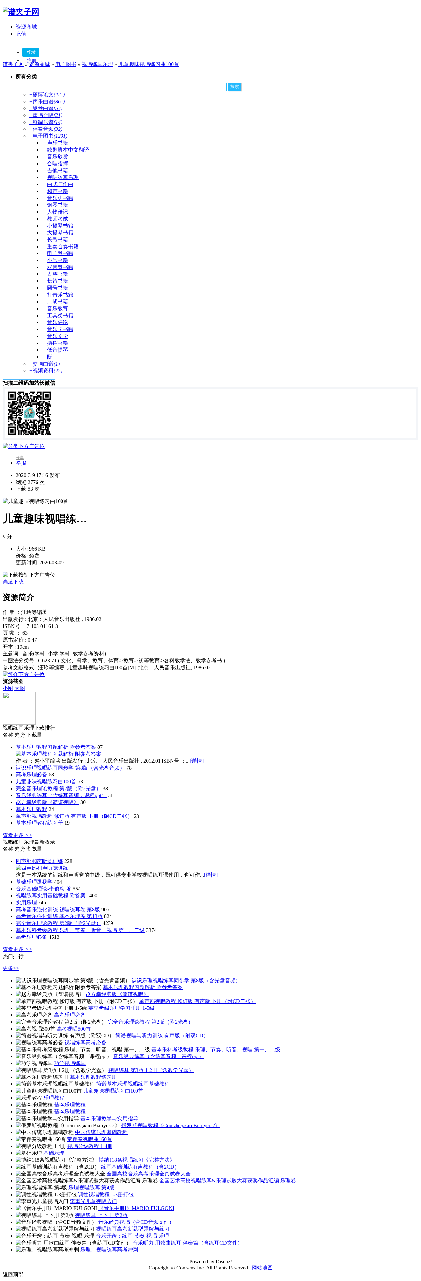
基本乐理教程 (31, 809)
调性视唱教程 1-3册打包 (106, 1194)
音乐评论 (57, 322)
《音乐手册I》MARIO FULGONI (136, 1208)
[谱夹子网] (21, 12)
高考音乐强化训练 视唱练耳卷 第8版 (58, 909)
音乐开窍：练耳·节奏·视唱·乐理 (132, 1236)
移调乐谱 (45, 122)
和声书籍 (57, 191)
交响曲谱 (44, 364)
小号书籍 (57, 260)
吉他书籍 (57, 170)
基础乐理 (53, 1153)
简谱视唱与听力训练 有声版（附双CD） (162, 1035)
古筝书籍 (57, 274)
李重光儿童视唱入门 (93, 1201)
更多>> (11, 968)
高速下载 (13, 581)
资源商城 (26, 27)
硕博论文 (47, 94)
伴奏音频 (45, 129)
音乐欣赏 (57, 156)
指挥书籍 (57, 343)
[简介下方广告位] (24, 674)
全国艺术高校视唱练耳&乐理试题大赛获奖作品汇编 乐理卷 (227, 1180)
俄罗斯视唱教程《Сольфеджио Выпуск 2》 (170, 1125)
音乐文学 (57, 336)
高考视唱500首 (74, 1029)
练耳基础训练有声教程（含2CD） (140, 1167)
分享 (20, 457)
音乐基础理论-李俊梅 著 (43, 888)
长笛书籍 (57, 281)
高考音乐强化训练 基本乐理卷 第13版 (59, 916)
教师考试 (57, 219)
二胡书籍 (57, 301)
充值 (21, 33)
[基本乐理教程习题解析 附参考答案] (58, 754)
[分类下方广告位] (24, 446)
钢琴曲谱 (45, 108)
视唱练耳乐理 (97, 64)
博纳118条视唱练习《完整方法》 (137, 1160)
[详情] (197, 761)
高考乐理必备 (31, 774)
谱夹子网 (13, 64)
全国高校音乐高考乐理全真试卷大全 (149, 1173)
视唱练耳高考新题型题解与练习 (133, 1229)
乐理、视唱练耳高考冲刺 (109, 1249)
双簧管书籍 (60, 267)
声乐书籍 (57, 143)
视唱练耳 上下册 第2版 (101, 1215)
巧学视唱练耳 (70, 1063)
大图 (19, 688)
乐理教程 (53, 1098)
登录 (31, 52)
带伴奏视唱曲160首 (89, 1139)
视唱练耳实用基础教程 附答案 (51, 895)
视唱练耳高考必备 (85, 1042)
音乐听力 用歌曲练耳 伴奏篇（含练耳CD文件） (188, 1242)
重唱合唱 (45, 115)
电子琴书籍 (60, 253)
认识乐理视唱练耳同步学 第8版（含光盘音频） (70, 768)
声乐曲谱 (47, 101)
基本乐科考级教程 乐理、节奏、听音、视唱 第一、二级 (80, 930)
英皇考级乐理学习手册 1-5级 (121, 1008)
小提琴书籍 (60, 225)
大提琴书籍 (60, 232)
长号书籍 (57, 239)
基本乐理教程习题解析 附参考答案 (56, 747)
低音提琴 (57, 350)
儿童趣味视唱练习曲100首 (148, 64)
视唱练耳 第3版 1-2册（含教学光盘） (151, 1070)
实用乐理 (26, 902)
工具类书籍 (60, 315)
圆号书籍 (57, 288)
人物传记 (57, 212)
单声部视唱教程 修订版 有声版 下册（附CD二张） (74, 816)
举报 (21, 463)
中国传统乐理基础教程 (101, 1132)
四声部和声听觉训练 (39, 861)
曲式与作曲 (60, 184)
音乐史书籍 (60, 198)
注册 (31, 60)
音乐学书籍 (60, 329)
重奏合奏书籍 (63, 246)
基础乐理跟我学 (34, 882)
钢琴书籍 (57, 205)
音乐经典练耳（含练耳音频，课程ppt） (61, 795)
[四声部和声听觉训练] (42, 868)
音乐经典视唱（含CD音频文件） (136, 1222)
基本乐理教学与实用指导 (109, 1118)
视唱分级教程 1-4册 (89, 1146)
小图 (8, 688)
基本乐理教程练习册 (39, 823)
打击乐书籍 (60, 294)
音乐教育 (57, 308)
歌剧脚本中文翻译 (68, 150)
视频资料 (45, 370)
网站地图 (262, 1267)
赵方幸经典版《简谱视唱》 (47, 802)
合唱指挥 (57, 163)
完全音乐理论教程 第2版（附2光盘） (58, 788)
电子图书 (65, 64)
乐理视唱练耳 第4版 (91, 1187)
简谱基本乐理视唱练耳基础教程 (133, 1084)
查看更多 (17, 835)
